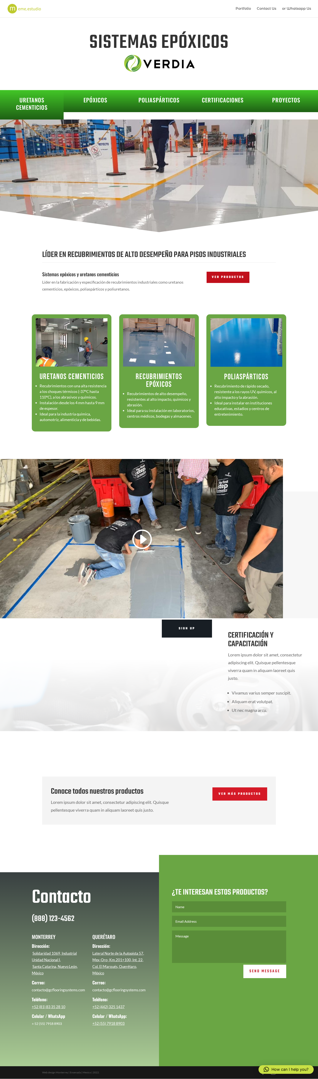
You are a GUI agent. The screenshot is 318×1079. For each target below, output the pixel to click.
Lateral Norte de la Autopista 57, (118, 953)
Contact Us (266, 9)
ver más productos (239, 793)
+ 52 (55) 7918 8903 (47, 1023)
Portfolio (243, 9)
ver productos (228, 277)
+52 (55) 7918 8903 (108, 1023)
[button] (286, 1069)
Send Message (264, 971)
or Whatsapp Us (296, 9)
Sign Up (187, 628)
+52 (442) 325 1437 (108, 1007)
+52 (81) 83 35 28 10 (48, 1007)
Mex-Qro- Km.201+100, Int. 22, (117, 960)
